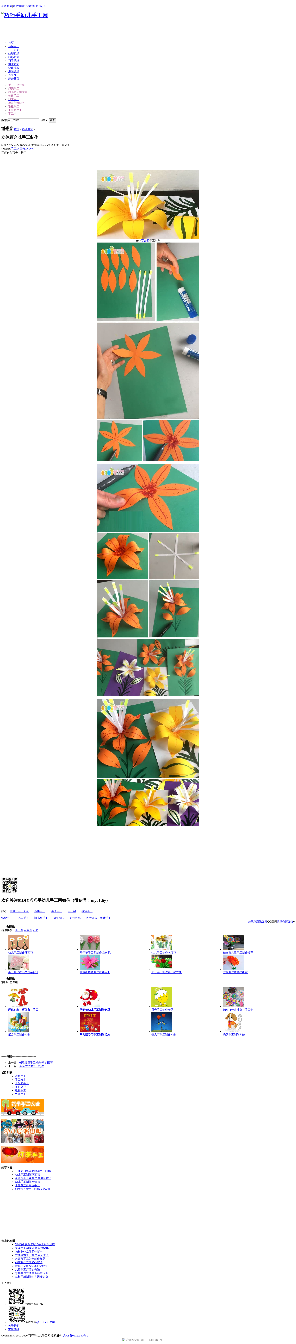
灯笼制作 (58, 917)
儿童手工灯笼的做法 (27, 1269)
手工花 (15, 148)
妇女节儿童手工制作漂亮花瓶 (33, 1189)
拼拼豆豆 (20, 1086)
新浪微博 (261, 921)
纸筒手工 (87, 911)
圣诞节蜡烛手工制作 (31, 1066)
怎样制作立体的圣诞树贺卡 (31, 1273)
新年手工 (39, 911)
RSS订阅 (41, 6)
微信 (290, 921)
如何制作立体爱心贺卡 (28, 1262)
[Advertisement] (63, 30)
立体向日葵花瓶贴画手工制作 (33, 1171)
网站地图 (18, 6)
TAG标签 (29, 6)
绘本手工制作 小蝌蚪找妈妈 (32, 1248)
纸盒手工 (6, 917)
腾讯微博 (282, 921)
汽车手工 (23, 917)
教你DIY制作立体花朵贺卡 (31, 1265)
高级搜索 (6, 6)
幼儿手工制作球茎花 (27, 1174)
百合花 (24, 148)
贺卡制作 (75, 917)
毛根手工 (20, 1076)
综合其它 (27, 129)
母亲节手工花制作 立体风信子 (33, 1178)
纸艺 (31, 148)
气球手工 (20, 1094)
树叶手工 (105, 917)
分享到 (252, 921)
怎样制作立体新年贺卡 (28, 1251)
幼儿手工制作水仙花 (27, 1181)
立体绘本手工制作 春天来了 (32, 1255)
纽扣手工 (20, 1090)
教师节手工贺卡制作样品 (30, 1258)
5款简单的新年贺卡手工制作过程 (35, 1244)
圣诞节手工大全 (19, 911)
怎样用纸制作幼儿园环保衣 (31, 1276)
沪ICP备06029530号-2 (75, 1335)
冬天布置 (91, 917)
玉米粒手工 (22, 1083)
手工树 (72, 911)
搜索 (52, 120)
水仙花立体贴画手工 (27, 1185)
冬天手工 (56, 911)
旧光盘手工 (41, 917)
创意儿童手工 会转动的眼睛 (36, 1062)
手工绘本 (20, 1079)
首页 (16, 129)
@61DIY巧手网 (45, 1322)
